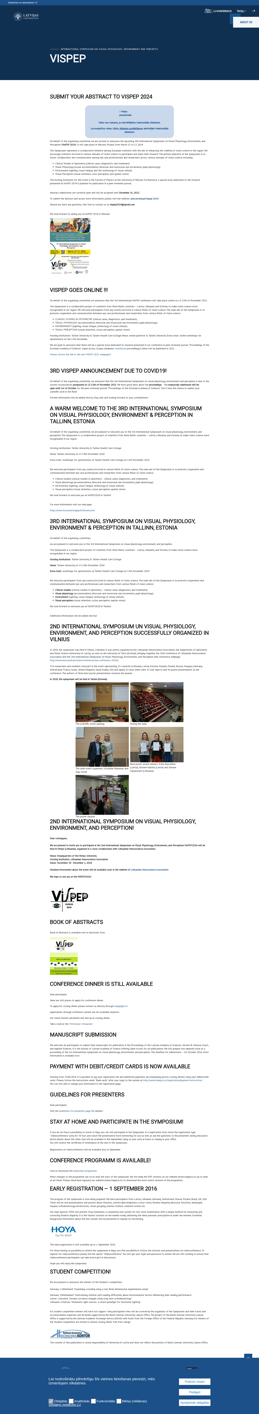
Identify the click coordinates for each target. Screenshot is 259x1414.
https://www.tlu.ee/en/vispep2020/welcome (72, 510)
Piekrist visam (195, 1381)
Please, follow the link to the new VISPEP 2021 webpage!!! (80, 354)
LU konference (223, 11)
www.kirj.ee (120, 348)
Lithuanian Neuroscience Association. (150, 869)
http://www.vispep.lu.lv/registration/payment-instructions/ (172, 1080)
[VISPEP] (22, 16)
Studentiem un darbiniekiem (21, 2)
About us (246, 22)
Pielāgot (194, 1392)
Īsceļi (240, 11)
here (77, 1055)
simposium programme (85, 1170)
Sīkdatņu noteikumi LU (65, 1405)
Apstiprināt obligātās (194, 1402)
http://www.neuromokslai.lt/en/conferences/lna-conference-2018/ (83, 660)
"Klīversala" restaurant (80, 1023)
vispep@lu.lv (121, 1006)
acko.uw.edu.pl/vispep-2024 (144, 198)
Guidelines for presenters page (75, 1110)
